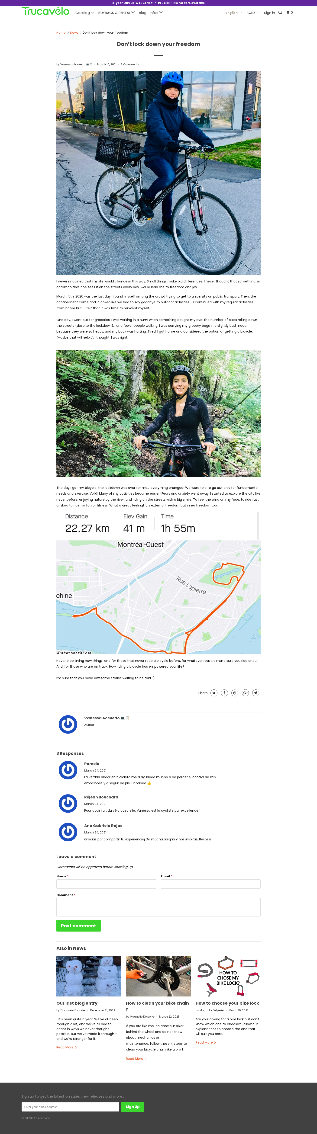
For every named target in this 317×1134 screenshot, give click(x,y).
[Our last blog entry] (88, 976)
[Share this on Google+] (245, 692)
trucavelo (42, 1118)
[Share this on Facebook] (224, 692)
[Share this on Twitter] (213, 692)
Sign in (269, 12)
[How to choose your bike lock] (228, 976)
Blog (142, 12)
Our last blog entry (76, 1003)
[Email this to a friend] (255, 692)
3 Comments (130, 64)
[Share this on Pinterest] (234, 692)
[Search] (281, 12)
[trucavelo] (45, 12)
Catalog (83, 12)
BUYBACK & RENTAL (114, 12)
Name (62, 876)
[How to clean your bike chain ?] (158, 976)
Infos (154, 12)
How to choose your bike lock (227, 1003)
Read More (65, 1047)
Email (166, 876)
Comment (65, 895)
